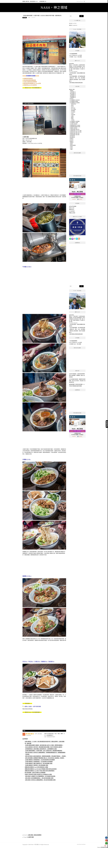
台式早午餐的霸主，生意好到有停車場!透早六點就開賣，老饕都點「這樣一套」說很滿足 (77, 375)
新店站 (72, 105)
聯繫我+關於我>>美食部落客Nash (30, 1)
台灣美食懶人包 (42, 1)
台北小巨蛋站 (73, 109)
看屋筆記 (71, 90)
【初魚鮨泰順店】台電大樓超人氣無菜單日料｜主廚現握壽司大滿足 (41, 748)
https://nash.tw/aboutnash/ (73, 71)
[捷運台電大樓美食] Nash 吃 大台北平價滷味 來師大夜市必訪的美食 (41, 769)
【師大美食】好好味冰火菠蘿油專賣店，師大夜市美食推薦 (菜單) (40, 780)
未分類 (71, 146)
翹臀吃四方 (71, 209)
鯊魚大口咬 (71, 208)
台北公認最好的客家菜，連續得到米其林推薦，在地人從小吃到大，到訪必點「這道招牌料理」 (77, 381)
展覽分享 (71, 141)
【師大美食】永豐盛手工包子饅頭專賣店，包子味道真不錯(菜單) (40, 776)
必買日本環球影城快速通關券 (30, 81)
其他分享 (71, 98)
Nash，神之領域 (54, 7)
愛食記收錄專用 (37, 835)
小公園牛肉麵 (30, 837)
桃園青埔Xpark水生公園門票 (30, 85)
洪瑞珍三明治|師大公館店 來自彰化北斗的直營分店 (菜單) (38, 774)
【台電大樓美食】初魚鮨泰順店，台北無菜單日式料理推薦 (39, 761)
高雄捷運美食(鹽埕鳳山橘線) (75, 126)
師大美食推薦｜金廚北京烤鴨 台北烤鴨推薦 (35, 772)
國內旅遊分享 (72, 137)
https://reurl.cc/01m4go (27, 708)
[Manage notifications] (105, 845)
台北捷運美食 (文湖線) (74, 122)
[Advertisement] (44, 27)
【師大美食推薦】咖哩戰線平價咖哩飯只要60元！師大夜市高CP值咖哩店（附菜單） (45, 758)
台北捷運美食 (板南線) (74, 101)
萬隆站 (72, 117)
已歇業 (71, 149)
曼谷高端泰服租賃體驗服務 (30, 80)
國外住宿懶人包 (73, 93)
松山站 (72, 106)
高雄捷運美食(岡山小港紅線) (75, 125)
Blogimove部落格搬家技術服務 (102, 847)
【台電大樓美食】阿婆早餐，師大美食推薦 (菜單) (36, 765)
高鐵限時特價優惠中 (28, 78)
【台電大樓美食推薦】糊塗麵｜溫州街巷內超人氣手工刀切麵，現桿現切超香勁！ (44, 745)
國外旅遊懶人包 (73, 96)
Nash (29, 17)
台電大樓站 (24, 17)
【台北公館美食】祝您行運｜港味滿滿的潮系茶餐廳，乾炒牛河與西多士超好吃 (43, 747)
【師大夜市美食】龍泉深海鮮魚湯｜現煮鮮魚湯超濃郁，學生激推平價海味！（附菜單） (45, 756)
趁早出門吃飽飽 (72, 206)
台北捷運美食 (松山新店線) (75, 102)
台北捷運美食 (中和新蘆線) (75, 121)
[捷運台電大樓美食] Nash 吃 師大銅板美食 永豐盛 (36, 767)
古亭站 (72, 113)
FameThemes (84, 844)
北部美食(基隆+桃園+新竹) (74, 129)
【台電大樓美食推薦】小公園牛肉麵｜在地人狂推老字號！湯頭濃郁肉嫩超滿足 (43, 750)
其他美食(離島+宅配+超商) (74, 134)
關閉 (73, 89)
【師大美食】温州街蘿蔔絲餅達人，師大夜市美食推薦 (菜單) (39, 778)
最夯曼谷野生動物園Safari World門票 (32, 83)
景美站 (72, 118)
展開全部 (70, 89)
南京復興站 (73, 110)
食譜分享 (71, 142)
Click (107, 424)
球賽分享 (71, 138)
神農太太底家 (72, 212)
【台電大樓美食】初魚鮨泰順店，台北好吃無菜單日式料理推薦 (40, 759)
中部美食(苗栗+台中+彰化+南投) (76, 130)
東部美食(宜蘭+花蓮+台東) (74, 133)
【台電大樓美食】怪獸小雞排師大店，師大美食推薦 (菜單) (38, 763)
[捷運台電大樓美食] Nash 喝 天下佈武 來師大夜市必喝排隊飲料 (39, 770)
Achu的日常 (72, 211)
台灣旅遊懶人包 (73, 94)
